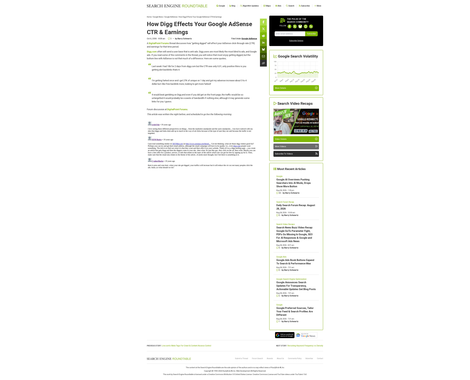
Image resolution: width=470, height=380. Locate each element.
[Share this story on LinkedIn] (263, 42)
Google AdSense (170, 17)
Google (279, 176)
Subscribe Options (296, 41)
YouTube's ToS (301, 374)
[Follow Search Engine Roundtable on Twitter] (295, 26)
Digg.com (152, 51)
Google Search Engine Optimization (291, 279)
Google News (158, 17)
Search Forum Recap (285, 202)
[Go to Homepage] (177, 6)
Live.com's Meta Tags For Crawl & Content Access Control (186, 346)
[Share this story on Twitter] (263, 28)
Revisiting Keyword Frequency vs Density (305, 346)
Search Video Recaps (285, 224)
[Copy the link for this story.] (263, 63)
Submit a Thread (241, 358)
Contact (320, 358)
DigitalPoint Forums (159, 43)
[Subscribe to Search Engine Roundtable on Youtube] (306, 26)
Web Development (243, 371)
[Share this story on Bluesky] (263, 49)
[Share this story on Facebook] (263, 22)
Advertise (309, 358)
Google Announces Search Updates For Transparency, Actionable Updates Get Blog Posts (296, 286)
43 (280, 193)
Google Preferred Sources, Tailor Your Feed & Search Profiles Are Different (295, 311)
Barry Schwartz (185, 38)
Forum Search (257, 358)
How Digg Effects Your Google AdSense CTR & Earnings (200, 17)
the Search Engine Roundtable (209, 367)
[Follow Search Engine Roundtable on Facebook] (289, 26)
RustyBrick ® (228, 371)
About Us (280, 358)
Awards (270, 358)
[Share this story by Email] (263, 56)
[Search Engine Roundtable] (169, 359)
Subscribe (311, 34)
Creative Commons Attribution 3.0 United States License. (230, 374)
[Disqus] (202, 151)
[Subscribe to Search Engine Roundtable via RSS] (311, 26)
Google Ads (281, 257)
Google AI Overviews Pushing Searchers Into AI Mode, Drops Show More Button (293, 183)
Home (149, 17)
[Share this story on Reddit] (263, 35)
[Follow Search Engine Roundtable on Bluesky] (300, 26)
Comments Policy (295, 358)
